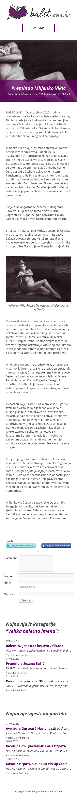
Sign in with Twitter (21, 545)
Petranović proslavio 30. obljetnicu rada (37, 681)
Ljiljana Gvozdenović (26, 94)
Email (7, 582)
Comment (10, 557)
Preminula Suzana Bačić (25, 663)
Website (9, 594)
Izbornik (38, 28)
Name (8, 576)
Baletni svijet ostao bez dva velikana (34, 646)
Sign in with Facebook (56, 545)
